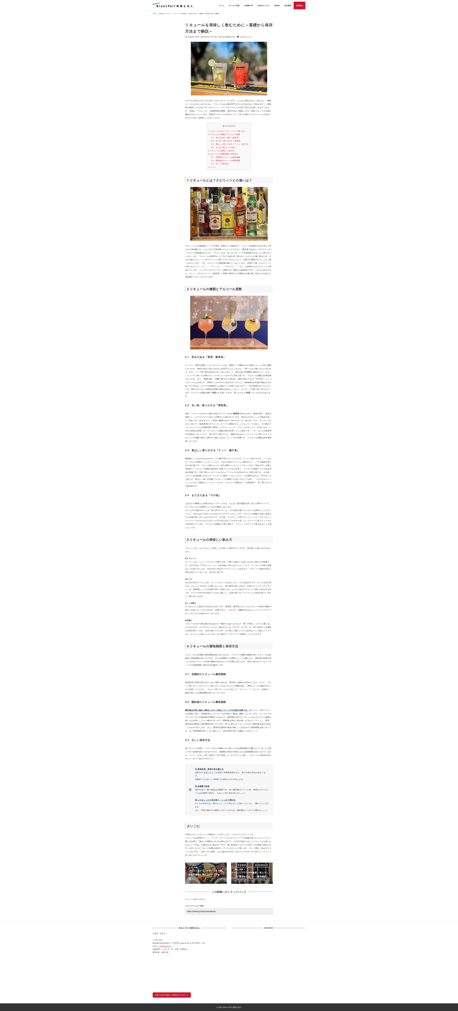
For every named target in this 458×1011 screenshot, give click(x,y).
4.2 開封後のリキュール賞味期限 (225, 160)
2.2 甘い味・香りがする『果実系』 (226, 141)
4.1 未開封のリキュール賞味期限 (225, 157)
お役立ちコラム (246, 37)
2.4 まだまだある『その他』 (223, 147)
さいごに (212, 167)
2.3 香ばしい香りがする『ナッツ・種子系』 (230, 144)
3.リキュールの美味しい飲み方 (221, 150)
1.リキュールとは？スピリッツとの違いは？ (227, 131)
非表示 (232, 126)
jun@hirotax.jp (165, 946)
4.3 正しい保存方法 (220, 163)
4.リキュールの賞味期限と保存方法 (223, 154)
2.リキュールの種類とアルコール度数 (224, 134)
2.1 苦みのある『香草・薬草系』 (225, 137)
